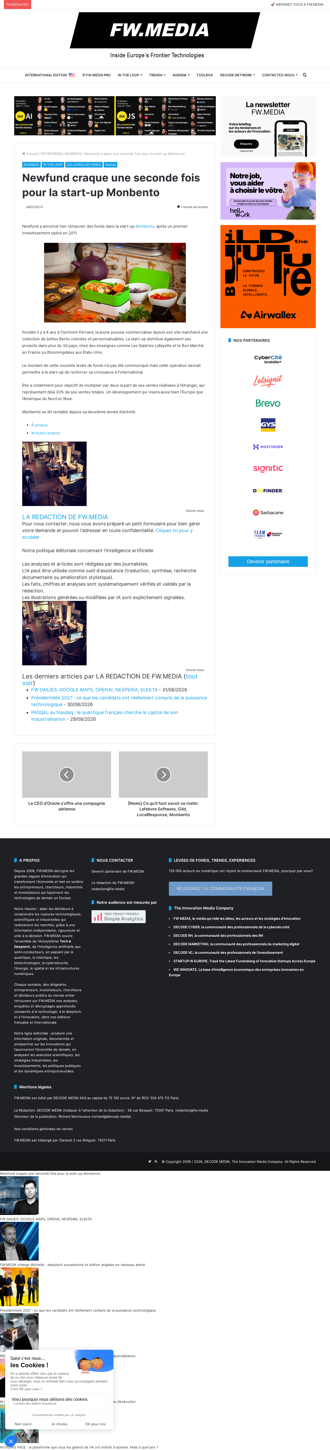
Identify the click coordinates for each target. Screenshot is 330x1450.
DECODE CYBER (187, 927)
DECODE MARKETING (191, 944)
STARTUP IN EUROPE (191, 961)
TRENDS (155, 75)
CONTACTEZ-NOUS (278, 75)
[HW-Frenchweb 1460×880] (268, 218)
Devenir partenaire (268, 561)
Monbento (145, 226)
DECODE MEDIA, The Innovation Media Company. (244, 1161)
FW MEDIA (182, 918)
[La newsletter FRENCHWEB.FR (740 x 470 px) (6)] (268, 155)
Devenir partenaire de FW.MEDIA (118, 871)
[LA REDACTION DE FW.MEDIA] (54, 504)
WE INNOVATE (185, 969)
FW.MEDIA (45, 871)
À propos (39, 424)
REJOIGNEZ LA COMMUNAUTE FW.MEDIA (221, 888)
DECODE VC (183, 952)
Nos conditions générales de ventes (43, 1129)
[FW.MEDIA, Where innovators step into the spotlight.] (165, 38)
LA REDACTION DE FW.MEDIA (65, 517)
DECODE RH (183, 935)
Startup (110, 165)
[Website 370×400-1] (268, 327)
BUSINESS (73, 154)
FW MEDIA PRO (98, 75)
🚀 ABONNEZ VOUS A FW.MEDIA (297, 4)
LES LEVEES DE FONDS (84, 165)
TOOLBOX (204, 75)
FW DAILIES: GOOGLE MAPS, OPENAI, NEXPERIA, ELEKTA (94, 689)
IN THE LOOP (128, 75)
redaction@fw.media (108, 889)
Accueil (31, 154)
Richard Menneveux (74, 1116)
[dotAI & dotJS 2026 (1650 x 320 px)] (115, 115)
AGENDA (179, 75)
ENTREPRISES (52, 154)
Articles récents (45, 432)
